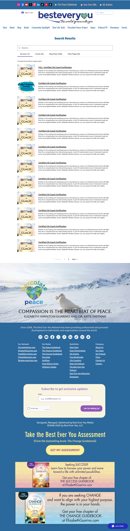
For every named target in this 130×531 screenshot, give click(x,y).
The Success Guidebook (52, 354)
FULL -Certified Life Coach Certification (55, 67)
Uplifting (46, 360)
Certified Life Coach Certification (52, 83)
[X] (30, 4)
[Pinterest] (46, 4)
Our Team (100, 350)
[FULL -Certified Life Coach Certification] (26, 71)
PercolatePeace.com (26, 347)
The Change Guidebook (52, 350)
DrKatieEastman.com (27, 357)
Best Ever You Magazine (80, 373)
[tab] (24, 54)
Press (98, 357)
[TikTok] (42, 4)
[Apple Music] (34, 4)
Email (40, 394)
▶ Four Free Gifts (88, 4)
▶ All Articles (106, 4)
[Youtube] (26, 4)
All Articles (74, 354)
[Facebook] (22, 4)
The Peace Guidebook (51, 347)
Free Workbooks (76, 357)
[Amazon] (50, 4)
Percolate (46, 357)
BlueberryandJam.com (27, 360)
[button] (12, 27)
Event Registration (78, 350)
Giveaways (74, 377)
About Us (99, 347)
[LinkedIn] (38, 4)
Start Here (74, 347)
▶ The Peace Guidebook (66, 4)
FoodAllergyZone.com (27, 354)
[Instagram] (18, 4)
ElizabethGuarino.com (27, 350)
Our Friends (101, 354)
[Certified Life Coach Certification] (26, 86)
